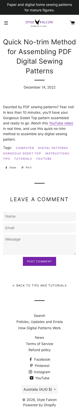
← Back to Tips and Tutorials (39, 285)
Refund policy (40, 350)
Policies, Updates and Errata (39, 322)
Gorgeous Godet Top (22, 153)
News (39, 338)
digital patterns (53, 148)
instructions (57, 153)
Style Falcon (47, 400)
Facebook (41, 359)
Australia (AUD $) (37, 389)
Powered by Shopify (39, 405)
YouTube (41, 378)
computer (25, 148)
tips (6, 158)
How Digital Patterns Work (39, 328)
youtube (44, 158)
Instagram (41, 372)
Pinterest (41, 366)
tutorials (23, 158)
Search (39, 316)
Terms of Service (39, 344)
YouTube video (61, 123)
